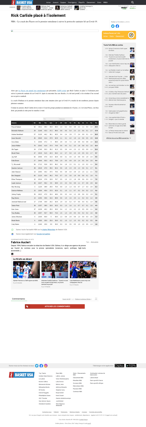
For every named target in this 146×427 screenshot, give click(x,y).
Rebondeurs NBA (78, 386)
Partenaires (64, 412)
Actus (105, 36)
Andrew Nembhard (17, 134)
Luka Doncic (60, 381)
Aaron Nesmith (16, 138)
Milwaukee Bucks (44, 387)
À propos (84, 412)
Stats (112, 36)
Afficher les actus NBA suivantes (117, 138)
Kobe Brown (15, 160)
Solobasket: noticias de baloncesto (97, 374)
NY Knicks (42, 390)
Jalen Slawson (16, 172)
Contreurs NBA (77, 391)
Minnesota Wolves (44, 384)
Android (131, 366)
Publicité (56, 412)
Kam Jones (15, 209)
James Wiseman (17, 217)
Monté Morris (16, 220)
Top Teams (42, 373)
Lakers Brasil (94, 377)
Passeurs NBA (77, 389)
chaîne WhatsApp (48, 230)
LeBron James (60, 376)
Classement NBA (78, 377)
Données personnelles (95, 412)
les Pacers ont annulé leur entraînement (32, 90)
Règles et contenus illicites (83, 299)
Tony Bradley (16, 213)
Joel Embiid (59, 401)
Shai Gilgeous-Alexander (60, 404)
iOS (119, 366)
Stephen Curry (60, 390)
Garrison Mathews (17, 190)
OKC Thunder (43, 398)
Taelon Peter (15, 205)
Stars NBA (59, 373)
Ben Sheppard (16, 175)
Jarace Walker (16, 145)
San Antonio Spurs (44, 401)
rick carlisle (95, 242)
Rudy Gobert (60, 393)
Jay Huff (14, 157)
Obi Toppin (15, 149)
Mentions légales (75, 412)
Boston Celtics (43, 381)
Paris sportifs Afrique (96, 383)
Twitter (113, 26)
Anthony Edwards (61, 387)
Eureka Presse (83, 419)
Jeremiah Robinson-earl (19, 202)
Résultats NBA (77, 380)
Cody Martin (15, 224)
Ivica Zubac (15, 142)
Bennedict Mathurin (18, 130)
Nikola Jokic (60, 384)
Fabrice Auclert (20, 242)
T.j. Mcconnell (16, 164)
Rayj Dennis (15, 198)
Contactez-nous (47, 412)
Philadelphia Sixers (44, 395)
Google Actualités (43, 234)
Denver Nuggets (44, 393)
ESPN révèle (61, 90)
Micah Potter (15, 153)
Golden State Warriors (45, 376)
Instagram (46, 366)
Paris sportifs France (96, 380)
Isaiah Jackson (16, 183)
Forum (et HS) (66, 299)
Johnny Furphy (16, 194)
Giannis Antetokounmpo (63, 398)
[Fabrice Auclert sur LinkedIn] (12, 255)
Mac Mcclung (16, 187)
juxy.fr (89, 423)
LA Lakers (42, 379)
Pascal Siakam (16, 127)
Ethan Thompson (17, 179)
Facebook (117, 26)
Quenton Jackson (17, 168)
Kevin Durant (60, 395)
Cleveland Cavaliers (45, 404)
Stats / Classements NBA (79, 374)
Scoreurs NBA (77, 383)
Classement (120, 36)
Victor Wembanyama (62, 379)
